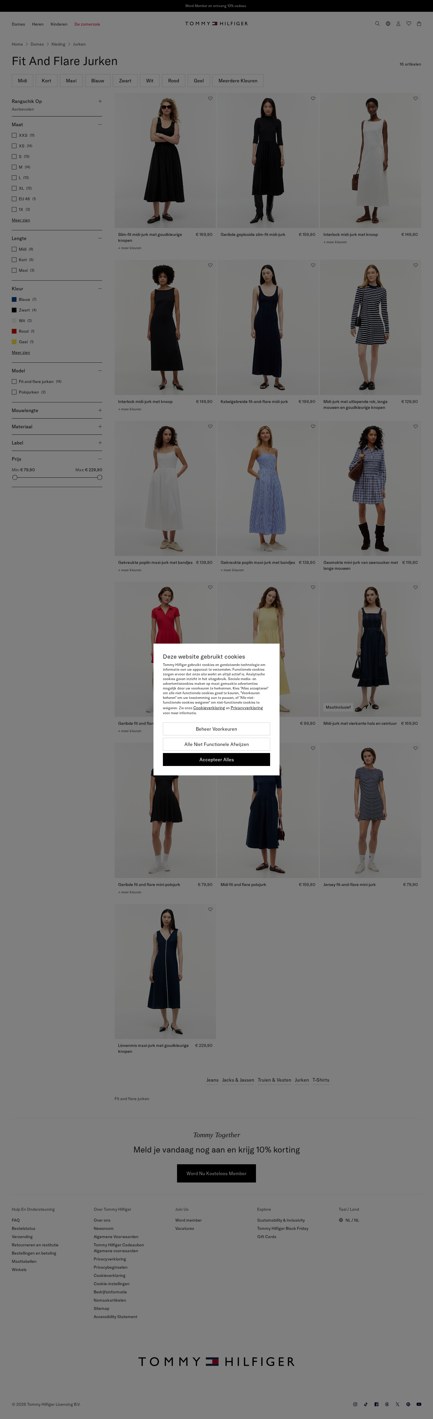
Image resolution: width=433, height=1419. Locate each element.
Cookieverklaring (209, 707)
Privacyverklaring (247, 707)
